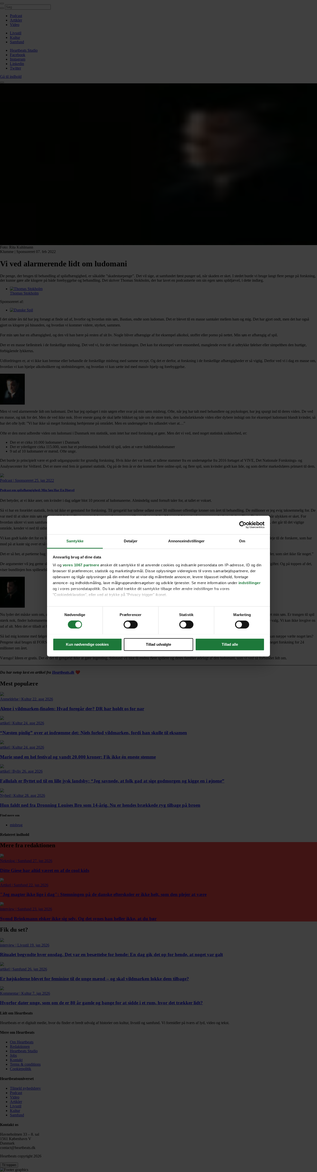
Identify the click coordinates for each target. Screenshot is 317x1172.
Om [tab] (242, 541)
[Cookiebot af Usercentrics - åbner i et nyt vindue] (242, 525)
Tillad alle (230, 644)
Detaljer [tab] (130, 541)
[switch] (131, 624)
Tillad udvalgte (158, 644)
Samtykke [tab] (74, 541)
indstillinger (249, 583)
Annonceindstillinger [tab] (186, 541)
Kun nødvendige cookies (87, 644)
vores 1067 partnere (81, 565)
